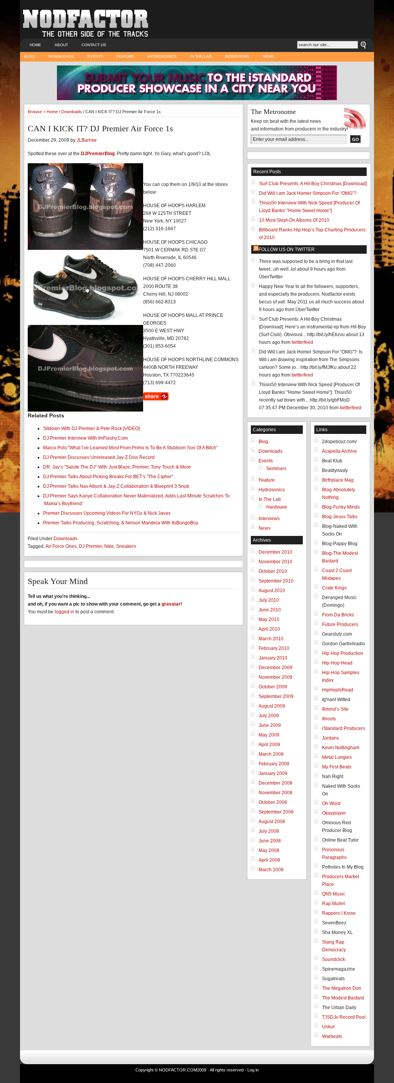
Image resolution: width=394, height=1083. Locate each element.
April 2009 (269, 744)
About (61, 45)
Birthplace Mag (338, 480)
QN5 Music (333, 894)
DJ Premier (90, 546)
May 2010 (269, 619)
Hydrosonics (162, 56)
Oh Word (331, 803)
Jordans (330, 738)
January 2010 (273, 658)
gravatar (171, 604)
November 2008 (275, 792)
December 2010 (275, 552)
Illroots (329, 718)
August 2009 (272, 706)
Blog (29, 56)
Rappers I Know (339, 913)
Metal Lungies (337, 757)
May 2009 (269, 735)
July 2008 (269, 831)
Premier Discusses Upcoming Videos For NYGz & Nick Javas (106, 513)
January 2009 (273, 773)
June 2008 (270, 841)
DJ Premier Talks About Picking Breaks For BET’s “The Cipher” (108, 476)
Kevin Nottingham (340, 747)
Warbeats (332, 1036)
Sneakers (126, 546)
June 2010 (270, 610)
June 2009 (270, 725)
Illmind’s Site (335, 709)
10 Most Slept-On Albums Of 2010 (294, 220)
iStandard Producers (343, 728)
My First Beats (336, 767)
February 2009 (274, 764)
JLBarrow (87, 140)
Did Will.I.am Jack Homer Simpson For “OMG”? (308, 193)
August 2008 (272, 821)
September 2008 (276, 812)
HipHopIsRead (337, 690)
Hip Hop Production (342, 653)
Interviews (237, 56)
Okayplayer (334, 813)
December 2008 (275, 783)
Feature (125, 56)
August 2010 (272, 590)
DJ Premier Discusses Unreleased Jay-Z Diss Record (99, 457)
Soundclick (333, 959)
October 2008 (273, 802)
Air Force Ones (61, 546)
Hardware (276, 507)
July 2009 (269, 715)
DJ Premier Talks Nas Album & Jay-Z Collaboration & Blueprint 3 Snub (116, 486)
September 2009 (276, 696)
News (268, 56)
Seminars (276, 468)
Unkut (328, 1026)
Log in (253, 1070)
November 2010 (275, 561)
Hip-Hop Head (337, 663)
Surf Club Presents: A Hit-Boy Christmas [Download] (313, 183)
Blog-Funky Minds (341, 507)
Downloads (61, 56)
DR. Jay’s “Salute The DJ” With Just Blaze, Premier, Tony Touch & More (117, 467)
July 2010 (269, 600)
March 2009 (271, 754)
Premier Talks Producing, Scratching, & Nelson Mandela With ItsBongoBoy (120, 523)
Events (95, 56)
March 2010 (271, 638)
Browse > (37, 111)
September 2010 (276, 581)
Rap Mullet (333, 903)
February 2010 (274, 648)
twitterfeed (302, 342)
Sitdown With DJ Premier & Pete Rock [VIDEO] (91, 428)
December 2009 (275, 667)
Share (156, 396)
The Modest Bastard (343, 998)
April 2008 (269, 860)
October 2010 (273, 571)
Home (35, 45)
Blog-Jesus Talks (339, 516)
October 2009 (273, 687)
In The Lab (201, 56)
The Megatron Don (341, 988)
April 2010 (269, 629)
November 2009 (275, 677)
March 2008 (271, 869)
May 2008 (269, 850)
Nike (109, 546)
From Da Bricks (338, 615)
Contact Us (94, 45)
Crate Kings (334, 588)
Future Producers (340, 624)
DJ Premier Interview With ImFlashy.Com (85, 438)
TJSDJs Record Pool (344, 1017)
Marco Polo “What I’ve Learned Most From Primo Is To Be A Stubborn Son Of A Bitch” (130, 447)
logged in (64, 611)
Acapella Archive (339, 451)
